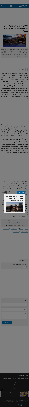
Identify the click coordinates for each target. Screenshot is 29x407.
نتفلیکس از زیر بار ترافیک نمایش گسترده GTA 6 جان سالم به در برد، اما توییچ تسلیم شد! (14, 198)
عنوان (20, 192)
